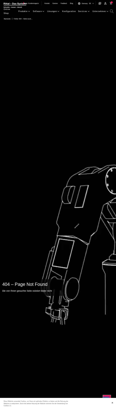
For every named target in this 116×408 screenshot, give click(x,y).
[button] (10, 11)
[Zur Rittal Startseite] (15, 5)
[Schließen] (112, 402)
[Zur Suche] (112, 11)
